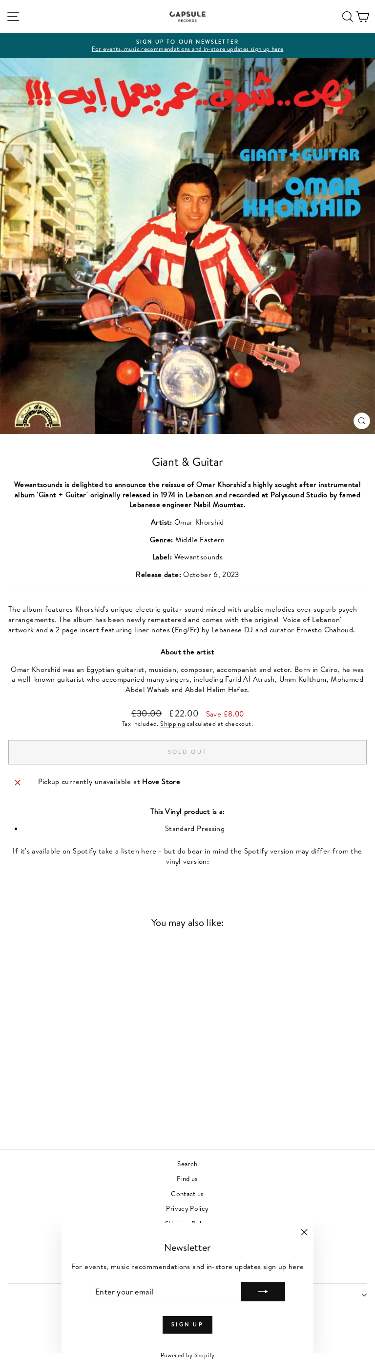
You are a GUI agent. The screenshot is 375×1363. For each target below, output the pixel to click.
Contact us (187, 1193)
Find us (187, 1178)
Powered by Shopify (188, 1355)
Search (187, 1163)
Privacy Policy (187, 1208)
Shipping (172, 723)
